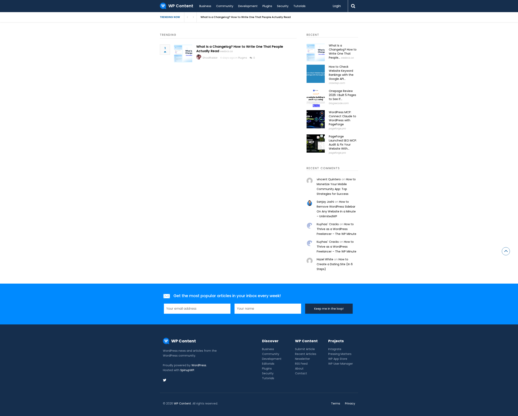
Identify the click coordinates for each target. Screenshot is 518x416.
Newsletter (302, 359)
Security (283, 6)
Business (205, 6)
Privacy (350, 403)
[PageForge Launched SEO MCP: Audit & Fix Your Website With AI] (316, 143)
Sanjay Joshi (325, 202)
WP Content (182, 403)
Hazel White (325, 259)
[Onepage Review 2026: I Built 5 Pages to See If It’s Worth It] (316, 98)
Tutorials (299, 6)
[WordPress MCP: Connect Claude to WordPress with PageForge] (316, 119)
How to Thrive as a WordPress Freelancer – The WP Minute (336, 229)
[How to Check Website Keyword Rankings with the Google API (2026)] (316, 74)
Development (248, 6)
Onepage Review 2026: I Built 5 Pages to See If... (342, 95)
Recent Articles (305, 354)
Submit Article (305, 349)
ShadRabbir (210, 57)
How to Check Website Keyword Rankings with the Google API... (341, 73)
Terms (335, 403)
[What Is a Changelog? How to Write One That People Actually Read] (183, 53)
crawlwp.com (337, 83)
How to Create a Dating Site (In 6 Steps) (335, 264)
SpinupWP (187, 370)
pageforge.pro (337, 128)
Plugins (267, 6)
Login (337, 6)
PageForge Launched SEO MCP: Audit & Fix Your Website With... (343, 142)
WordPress (198, 365)
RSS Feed (301, 364)
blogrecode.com (339, 103)
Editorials (268, 364)
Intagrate (334, 349)
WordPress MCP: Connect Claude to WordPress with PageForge (342, 118)
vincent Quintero (329, 179)
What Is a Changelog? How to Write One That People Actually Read (246, 17)
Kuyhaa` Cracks (328, 224)
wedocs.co (226, 51)
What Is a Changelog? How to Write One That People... (343, 51)
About (299, 368)
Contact (301, 373)
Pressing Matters (339, 354)
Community (224, 6)
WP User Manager (340, 364)
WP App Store (337, 359)
